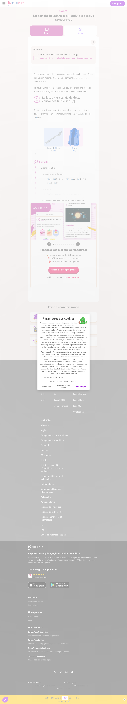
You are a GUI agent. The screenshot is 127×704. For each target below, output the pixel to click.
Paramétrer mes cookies (63, 386)
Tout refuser (46, 387)
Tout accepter (80, 387)
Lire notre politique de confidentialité (52, 377)
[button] (5, 700)
